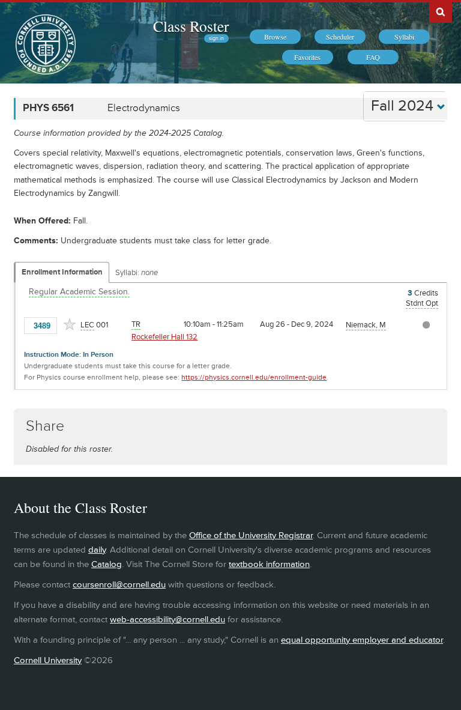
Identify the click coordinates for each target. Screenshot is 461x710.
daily (97, 550)
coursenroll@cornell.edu (119, 584)
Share (45, 426)
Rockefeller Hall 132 (164, 337)
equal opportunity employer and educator (362, 640)
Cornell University (48, 660)
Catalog (106, 564)
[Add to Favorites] (69, 324)
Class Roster (191, 26)
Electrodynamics (143, 108)
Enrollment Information (62, 272)
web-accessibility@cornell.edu (167, 619)
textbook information (269, 564)
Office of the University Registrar (251, 535)
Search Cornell (440, 11)
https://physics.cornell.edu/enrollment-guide (254, 377)
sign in (216, 38)
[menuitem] (275, 36)
